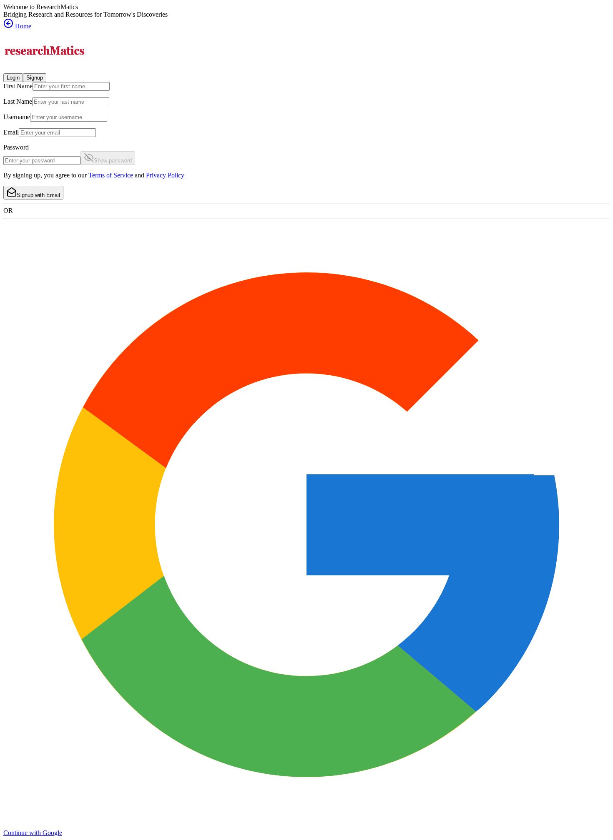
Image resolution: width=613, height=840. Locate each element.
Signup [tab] (34, 78)
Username (16, 116)
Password (16, 147)
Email (11, 132)
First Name (18, 86)
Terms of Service (110, 175)
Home (22, 26)
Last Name (17, 101)
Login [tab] (13, 78)
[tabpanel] (306, 140)
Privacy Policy (165, 175)
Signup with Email (38, 195)
